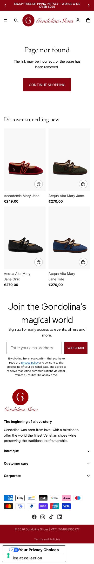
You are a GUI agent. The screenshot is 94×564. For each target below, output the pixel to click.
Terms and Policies (47, 539)
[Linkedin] (60, 517)
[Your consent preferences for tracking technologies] (8, 555)
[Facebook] (34, 517)
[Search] (16, 20)
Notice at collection (24, 558)
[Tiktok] (51, 517)
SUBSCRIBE (76, 348)
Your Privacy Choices (39, 549)
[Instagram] (43, 517)
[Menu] (5, 20)
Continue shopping (47, 85)
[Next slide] (88, 5)
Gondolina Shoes (37, 529)
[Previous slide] (5, 5)
